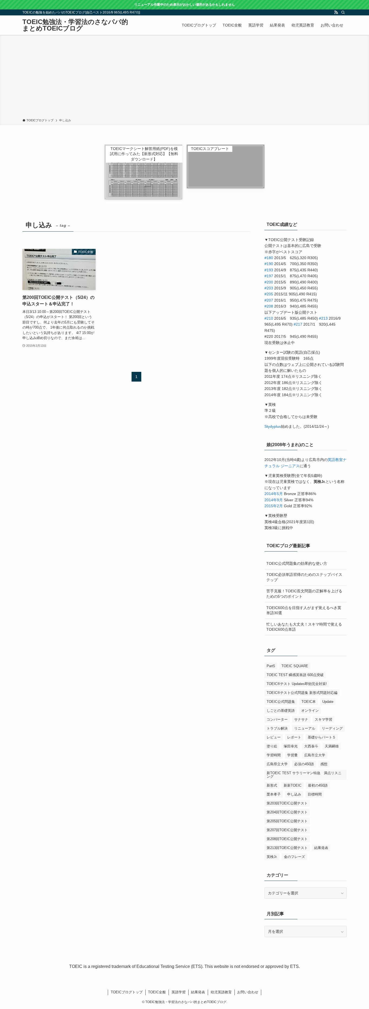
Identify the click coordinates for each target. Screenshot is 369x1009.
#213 (323, 318)
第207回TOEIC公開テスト (287, 830)
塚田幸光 (291, 746)
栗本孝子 (274, 794)
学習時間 (274, 755)
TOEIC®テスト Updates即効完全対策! (297, 684)
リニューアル (304, 728)
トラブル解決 (277, 728)
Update (327, 702)
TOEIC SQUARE (294, 666)
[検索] (343, 12)
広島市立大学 (314, 755)
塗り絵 (272, 746)
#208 (268, 306)
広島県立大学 (277, 764)
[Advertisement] (184, 77)
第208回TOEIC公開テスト (287, 839)
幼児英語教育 (221, 992)
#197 (268, 276)
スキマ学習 (323, 719)
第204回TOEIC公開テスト (287, 812)
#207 (268, 300)
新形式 (272, 785)
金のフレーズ (294, 857)
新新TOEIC (292, 785)
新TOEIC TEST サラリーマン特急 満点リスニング (304, 775)
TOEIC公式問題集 (281, 702)
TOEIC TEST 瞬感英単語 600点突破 (295, 675)
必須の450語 (304, 764)
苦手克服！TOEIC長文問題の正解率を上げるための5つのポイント (304, 594)
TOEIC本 (308, 702)
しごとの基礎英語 (281, 711)
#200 (268, 282)
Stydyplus (272, 426)
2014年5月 (273, 494)
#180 (268, 258)
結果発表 (321, 848)
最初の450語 (318, 785)
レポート (294, 737)
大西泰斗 (311, 746)
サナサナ (301, 719)
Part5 (271, 666)
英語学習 (179, 992)
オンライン (310, 711)
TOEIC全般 (157, 992)
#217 (298, 324)
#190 (268, 264)
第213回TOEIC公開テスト (287, 848)
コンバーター (277, 719)
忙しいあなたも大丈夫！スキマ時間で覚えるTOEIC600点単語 (304, 627)
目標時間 (315, 794)
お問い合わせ (247, 992)
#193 (268, 270)
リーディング (332, 728)
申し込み (294, 794)
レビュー (274, 737)
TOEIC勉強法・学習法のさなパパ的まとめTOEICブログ (75, 25)
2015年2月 (273, 506)
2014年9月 (273, 500)
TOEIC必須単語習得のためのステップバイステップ (304, 577)
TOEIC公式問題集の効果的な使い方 (296, 563)
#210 (268, 318)
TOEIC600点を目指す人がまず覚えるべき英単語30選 (303, 610)
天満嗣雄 (332, 746)
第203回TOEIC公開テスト (287, 803)
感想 (323, 764)
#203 (268, 288)
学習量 (292, 755)
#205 (268, 294)
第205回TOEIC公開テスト (287, 821)
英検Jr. (272, 857)
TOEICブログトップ (127, 992)
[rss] (336, 12)
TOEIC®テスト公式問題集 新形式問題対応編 (302, 693)
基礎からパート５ (322, 737)
